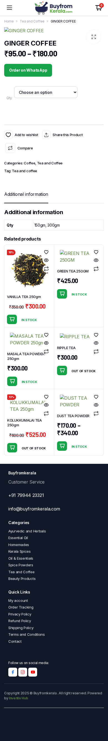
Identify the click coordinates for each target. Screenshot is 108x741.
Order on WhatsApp (28, 70)
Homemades (18, 544)
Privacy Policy (19, 614)
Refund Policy (19, 621)
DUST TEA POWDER (73, 416)
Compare (25, 148)
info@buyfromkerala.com (34, 509)
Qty (9, 98)
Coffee (29, 163)
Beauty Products (21, 578)
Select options (62, 370)
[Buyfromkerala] (54, 8)
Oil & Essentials (20, 558)
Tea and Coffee (32, 21)
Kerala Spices (19, 551)
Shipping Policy (20, 627)
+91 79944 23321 (26, 495)
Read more (12, 447)
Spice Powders (20, 565)
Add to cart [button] (12, 319)
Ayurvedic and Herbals (27, 531)
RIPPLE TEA (66, 348)
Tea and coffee (24, 171)
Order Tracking (21, 607)
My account (18, 600)
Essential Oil (18, 537)
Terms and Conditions (26, 634)
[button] (94, 37)
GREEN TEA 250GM (73, 271)
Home (9, 21)
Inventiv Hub (18, 698)
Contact (15, 641)
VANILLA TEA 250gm (24, 296)
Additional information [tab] (26, 194)
